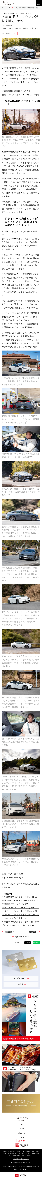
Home (3, 7)
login (23, 1140)
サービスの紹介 (19, 978)
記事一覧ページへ (22, 937)
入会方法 (19, 984)
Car (10, 7)
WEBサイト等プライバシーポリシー (21, 1162)
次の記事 (33, 932)
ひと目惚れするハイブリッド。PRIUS (19, 897)
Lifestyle (21, 1133)
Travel (21, 1129)
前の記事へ (10, 932)
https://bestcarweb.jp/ (12, 877)
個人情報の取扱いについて (21, 1159)
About (21, 1137)
